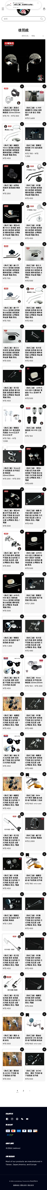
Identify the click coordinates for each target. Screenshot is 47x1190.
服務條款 (16, 1185)
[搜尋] (41, 18)
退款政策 (31, 1185)
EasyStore (34, 1181)
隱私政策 (23, 1185)
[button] (2, 8)
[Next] (29, 1090)
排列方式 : (25, 36)
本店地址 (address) (13, 1148)
